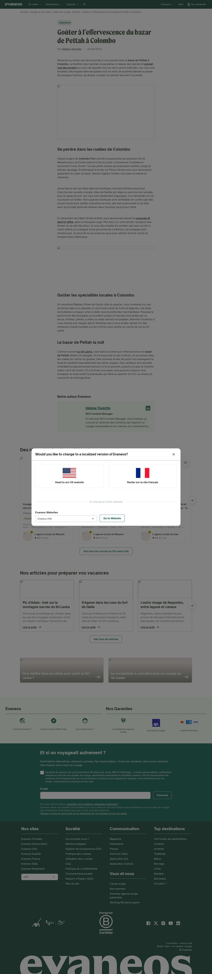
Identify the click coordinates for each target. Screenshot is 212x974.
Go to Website (112, 518)
